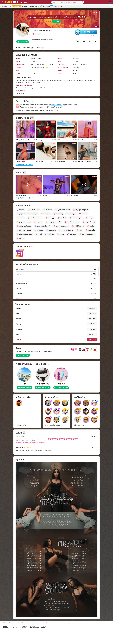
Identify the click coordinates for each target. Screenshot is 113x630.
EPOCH (50, 622)
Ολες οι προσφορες (35, 6)
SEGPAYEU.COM (58, 622)
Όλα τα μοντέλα (6, 6)
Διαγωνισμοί (46, 6)
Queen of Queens (56, 104)
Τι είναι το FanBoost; (91, 35)
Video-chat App (58, 6)
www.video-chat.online (29, 622)
